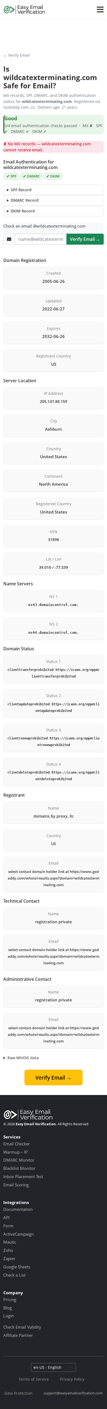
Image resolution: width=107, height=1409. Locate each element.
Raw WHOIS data (23, 1057)
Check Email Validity (22, 1327)
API (6, 1217)
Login (8, 1315)
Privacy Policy (72, 1379)
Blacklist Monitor (19, 1168)
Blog (7, 1307)
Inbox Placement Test (23, 1176)
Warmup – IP (15, 1152)
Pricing (9, 1299)
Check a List (14, 1275)
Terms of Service (33, 1379)
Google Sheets (16, 1266)
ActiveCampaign (18, 1234)
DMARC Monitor (18, 1160)
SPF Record (21, 189)
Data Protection (18, 1393)
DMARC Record (25, 200)
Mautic (9, 1242)
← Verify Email (16, 55)
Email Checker (16, 1143)
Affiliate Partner (18, 1335)
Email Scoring (16, 1184)
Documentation (18, 1209)
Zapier (9, 1258)
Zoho (8, 1250)
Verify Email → (85, 239)
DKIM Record (23, 211)
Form (8, 1225)
